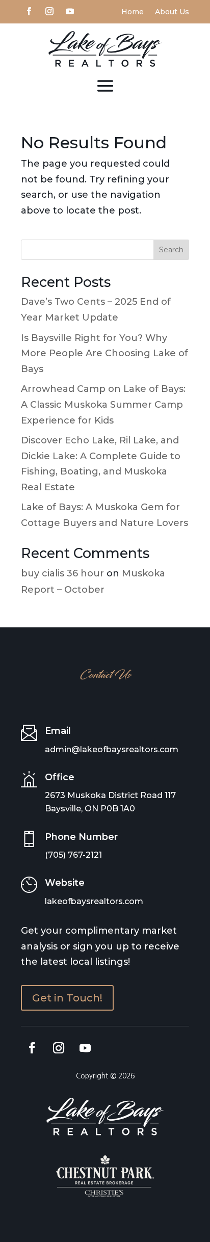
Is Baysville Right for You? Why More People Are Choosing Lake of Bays (104, 353)
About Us (172, 12)
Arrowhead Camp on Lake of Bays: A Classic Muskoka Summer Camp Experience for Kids (103, 404)
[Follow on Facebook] (29, 10)
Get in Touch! (67, 998)
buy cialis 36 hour (62, 573)
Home (132, 12)
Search (171, 249)
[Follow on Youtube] (70, 10)
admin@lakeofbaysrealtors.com (111, 749)
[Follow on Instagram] (49, 10)
